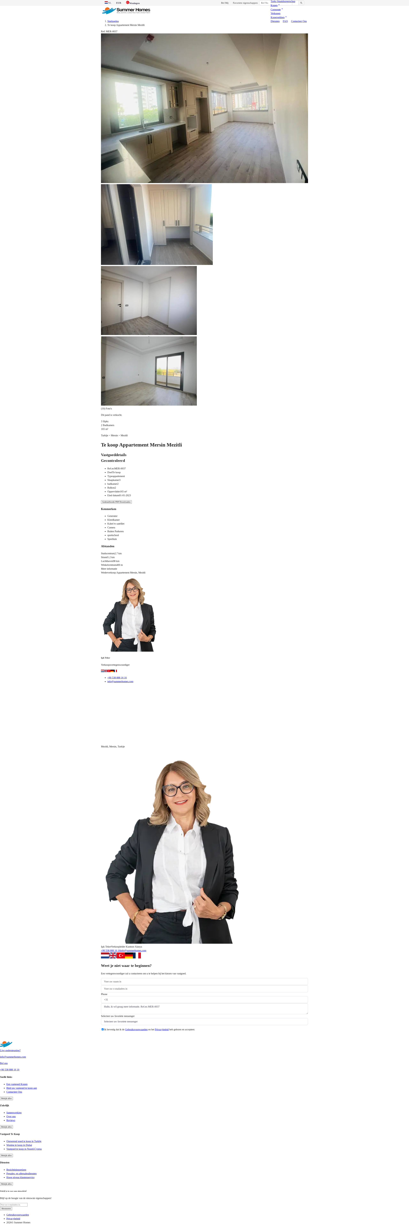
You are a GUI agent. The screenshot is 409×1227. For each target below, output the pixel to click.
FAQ (285, 21)
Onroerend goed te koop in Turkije (23, 1141)
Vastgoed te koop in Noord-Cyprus (24, 1149)
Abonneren (6, 1208)
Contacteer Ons (299, 21)
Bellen (123, 689)
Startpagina (113, 21)
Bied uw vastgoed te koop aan (21, 1088)
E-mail (108, 689)
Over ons (11, 1116)
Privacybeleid (162, 1029)
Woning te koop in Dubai (19, 1145)
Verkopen (275, 13)
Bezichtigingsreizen (16, 1169)
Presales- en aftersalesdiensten (21, 1173)
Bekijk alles (6, 1098)
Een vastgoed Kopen (16, 1084)
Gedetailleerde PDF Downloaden (116, 502)
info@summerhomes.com (120, 681)
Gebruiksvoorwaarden (136, 1029)
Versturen (110, 1037)
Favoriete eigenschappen (245, 3)
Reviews (10, 1120)
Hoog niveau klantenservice (20, 1177)
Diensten (275, 21)
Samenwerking (14, 1112)
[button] (275, 5)
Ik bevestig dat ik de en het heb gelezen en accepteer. (149, 1029)
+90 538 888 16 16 (117, 677)
